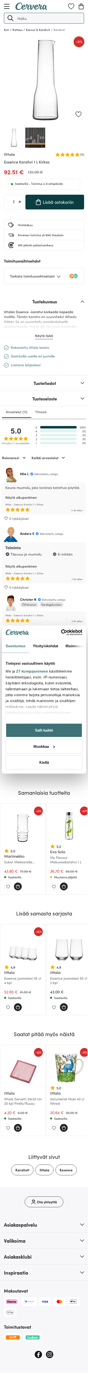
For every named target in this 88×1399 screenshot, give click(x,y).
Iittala (44, 1169)
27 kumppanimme (32, 671)
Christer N (28, 599)
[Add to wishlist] (78, 113)
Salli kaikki (44, 730)
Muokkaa (41, 746)
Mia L (24, 473)
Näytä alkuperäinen (21, 497)
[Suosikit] (71, 6)
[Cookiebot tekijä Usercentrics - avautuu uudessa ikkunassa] (62, 632)
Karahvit (22, 1169)
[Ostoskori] (81, 6)
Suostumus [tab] (15, 646)
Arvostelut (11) (16, 411)
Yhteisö (41, 411)
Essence (66, 1169)
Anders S (27, 533)
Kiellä (44, 762)
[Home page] (31, 8)
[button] (10, 18)
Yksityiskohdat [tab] (45, 646)
